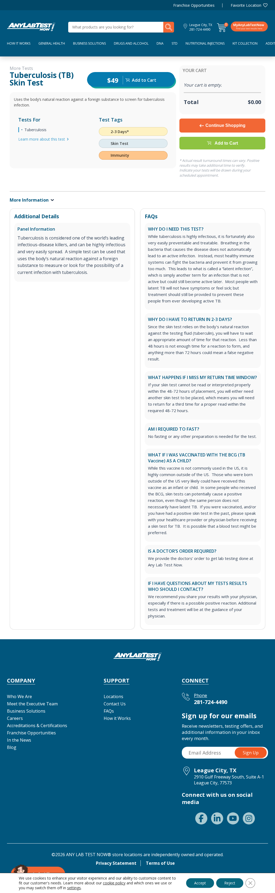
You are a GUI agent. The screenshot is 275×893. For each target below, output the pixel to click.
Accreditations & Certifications (37, 725)
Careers (15, 718)
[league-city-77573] (31, 27)
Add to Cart (226, 143)
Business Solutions (89, 43)
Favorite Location (246, 5)
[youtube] (233, 818)
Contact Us (115, 704)
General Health (51, 43)
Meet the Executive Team (32, 704)
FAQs (109, 711)
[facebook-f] (201, 818)
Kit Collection (245, 43)
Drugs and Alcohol (131, 43)
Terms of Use (160, 863)
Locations (113, 696)
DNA (160, 43)
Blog (11, 747)
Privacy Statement (116, 863)
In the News (19, 740)
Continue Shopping (225, 125)
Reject (229, 882)
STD (175, 43)
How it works (18, 43)
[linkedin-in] (217, 818)
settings (74, 887)
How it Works (117, 718)
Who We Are (19, 696)
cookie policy (114, 882)
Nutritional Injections (205, 43)
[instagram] (249, 818)
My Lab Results (249, 26)
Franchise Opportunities (194, 5)
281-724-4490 (199, 29)
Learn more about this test (41, 139)
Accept (200, 882)
